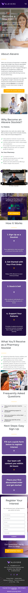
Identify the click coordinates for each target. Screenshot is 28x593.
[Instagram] (14, 574)
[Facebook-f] (10, 574)
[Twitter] (17, 574)
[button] (14, 551)
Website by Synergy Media (14, 591)
